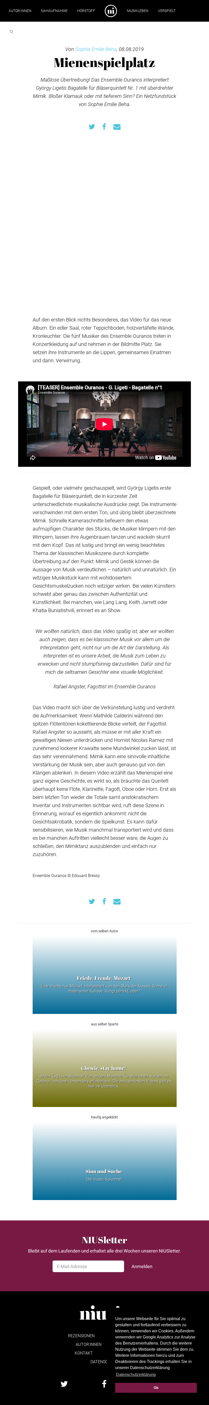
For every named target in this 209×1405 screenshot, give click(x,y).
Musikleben (137, 10)
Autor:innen (20, 10)
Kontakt (84, 1353)
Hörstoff (86, 10)
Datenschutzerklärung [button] (136, 1374)
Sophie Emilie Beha (95, 49)
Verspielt (166, 10)
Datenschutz (104, 1361)
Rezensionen (81, 1335)
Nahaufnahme (54, 10)
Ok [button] (156, 1388)
